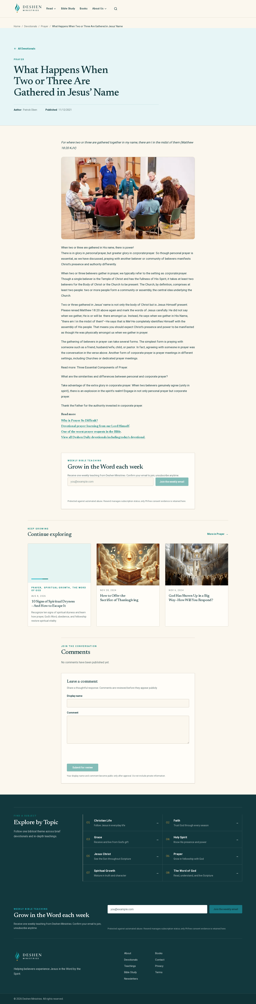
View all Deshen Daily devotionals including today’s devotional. (103, 437)
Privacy (159, 966)
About (127, 953)
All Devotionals (26, 48)
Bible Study (68, 8)
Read (49, 8)
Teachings (130, 966)
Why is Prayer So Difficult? (79, 420)
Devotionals (30, 26)
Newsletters (131, 978)
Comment (72, 712)
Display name (74, 695)
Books (83, 8)
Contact (159, 959)
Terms (158, 972)
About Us (97, 8)
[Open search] (115, 9)
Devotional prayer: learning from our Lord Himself (95, 426)
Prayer (44, 26)
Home (17, 26)
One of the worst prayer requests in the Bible (91, 431)
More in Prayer (217, 534)
